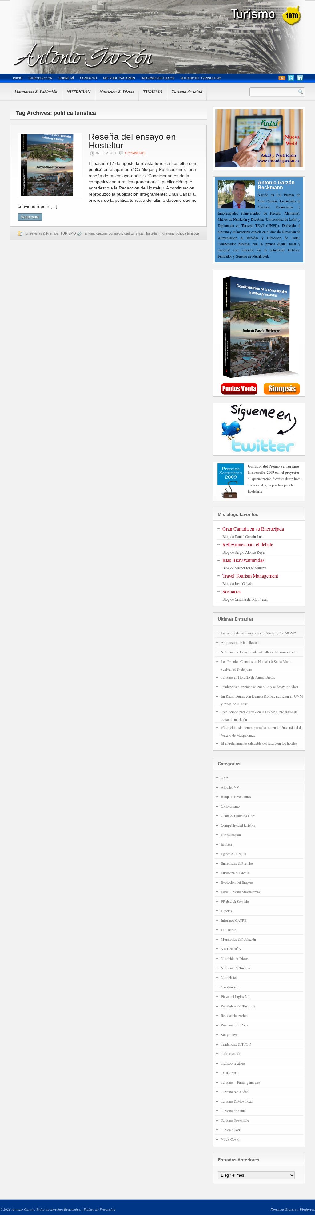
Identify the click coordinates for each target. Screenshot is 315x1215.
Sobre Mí (66, 78)
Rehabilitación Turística (238, 1005)
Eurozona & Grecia (235, 872)
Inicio (17, 78)
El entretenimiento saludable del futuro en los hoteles (259, 743)
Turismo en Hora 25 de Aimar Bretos (248, 677)
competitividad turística (126, 233)
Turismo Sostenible (235, 1120)
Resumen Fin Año (234, 1024)
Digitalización (231, 834)
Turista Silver (230, 1129)
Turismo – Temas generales (240, 1082)
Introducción (40, 78)
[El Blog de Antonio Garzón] (157, 37)
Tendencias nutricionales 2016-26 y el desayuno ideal (259, 686)
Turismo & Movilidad (237, 1101)
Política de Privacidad (99, 1209)
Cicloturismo (230, 806)
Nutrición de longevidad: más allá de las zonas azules (259, 651)
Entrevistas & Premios (41, 233)
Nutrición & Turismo (236, 967)
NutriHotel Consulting (201, 78)
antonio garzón (96, 233)
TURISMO (152, 92)
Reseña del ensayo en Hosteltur (132, 141)
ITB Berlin (229, 929)
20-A (225, 777)
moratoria (167, 233)
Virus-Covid (230, 1139)
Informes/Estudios (157, 78)
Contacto (88, 78)
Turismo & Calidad (235, 1091)
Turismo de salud (187, 92)
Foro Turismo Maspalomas (240, 891)
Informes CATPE (233, 920)
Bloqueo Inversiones (236, 796)
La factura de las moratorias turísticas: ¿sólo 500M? (258, 632)
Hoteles (226, 910)
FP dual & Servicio (235, 901)
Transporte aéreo (233, 1063)
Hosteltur (151, 233)
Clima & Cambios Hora (238, 815)
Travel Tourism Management (250, 575)
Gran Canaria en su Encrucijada (253, 528)
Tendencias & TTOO (236, 1044)
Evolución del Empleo (237, 882)
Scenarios (231, 591)
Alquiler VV (230, 787)
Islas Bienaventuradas (243, 560)
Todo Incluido (231, 1053)
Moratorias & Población (36, 92)
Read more (30, 217)
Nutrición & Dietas (117, 92)
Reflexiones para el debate (247, 544)
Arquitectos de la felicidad (240, 642)
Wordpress (307, 1209)
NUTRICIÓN (78, 92)
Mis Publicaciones (119, 78)
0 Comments (135, 153)
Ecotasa (226, 844)
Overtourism (230, 986)
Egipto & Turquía (233, 853)
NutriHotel (229, 977)
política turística (187, 233)
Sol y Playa (229, 1034)
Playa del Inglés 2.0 (235, 996)
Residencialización (234, 1015)
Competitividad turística (238, 825)
